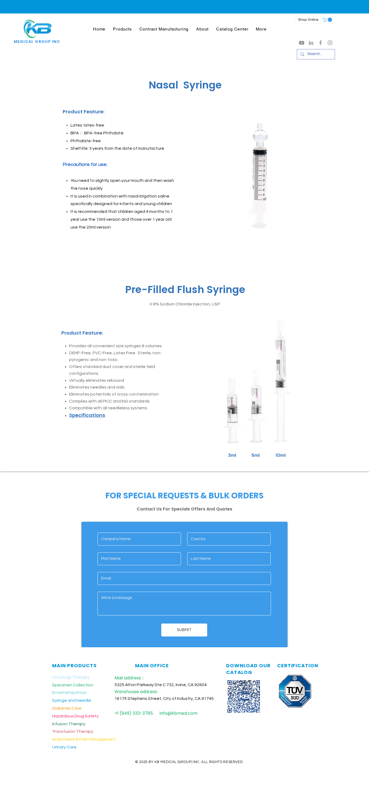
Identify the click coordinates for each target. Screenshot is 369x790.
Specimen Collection (72, 685)
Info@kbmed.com (178, 713)
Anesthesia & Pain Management (84, 739)
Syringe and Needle (71, 700)
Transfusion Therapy (72, 731)
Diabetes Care (66, 708)
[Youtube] (301, 43)
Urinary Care (64, 747)
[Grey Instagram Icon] (330, 43)
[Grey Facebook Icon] (320, 43)
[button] (122, 29)
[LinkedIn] (311, 43)
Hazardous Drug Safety (75, 716)
